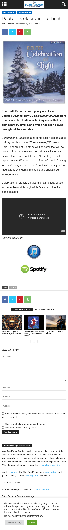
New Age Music (9, 12)
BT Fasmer (9, 23)
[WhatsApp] (27, 32)
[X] (12, 32)
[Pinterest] (20, 32)
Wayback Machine (51, 465)
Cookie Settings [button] (14, 522)
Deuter (13, 287)
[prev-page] (32, 341)
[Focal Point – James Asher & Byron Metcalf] (12, 322)
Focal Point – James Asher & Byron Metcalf (11, 332)
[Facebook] (5, 32)
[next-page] (36, 341)
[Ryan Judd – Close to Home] (56, 322)
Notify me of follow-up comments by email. (25, 424)
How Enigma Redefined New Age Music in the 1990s (34, 333)
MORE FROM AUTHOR (44, 309)
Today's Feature (24, 12)
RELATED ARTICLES (22, 309)
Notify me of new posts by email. (21, 427)
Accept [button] (32, 522)
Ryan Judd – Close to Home (55, 332)
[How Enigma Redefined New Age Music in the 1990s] (34, 322)
